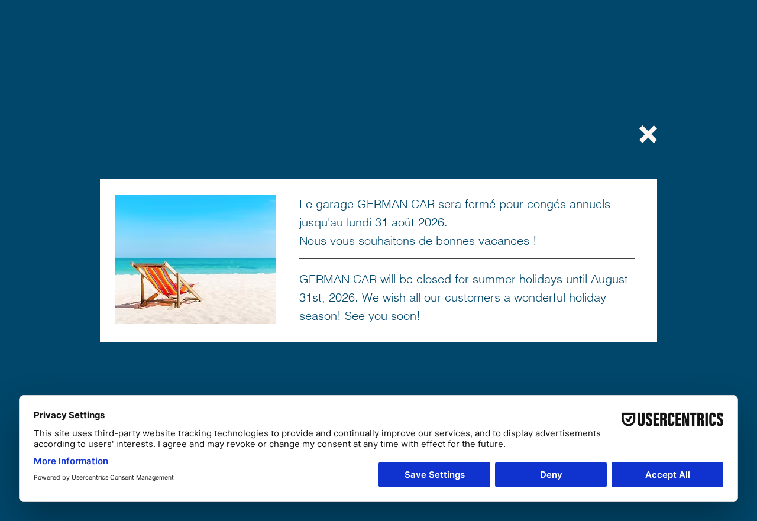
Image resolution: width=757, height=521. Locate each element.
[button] (648, 134)
